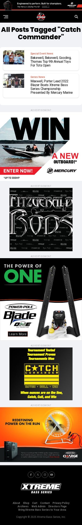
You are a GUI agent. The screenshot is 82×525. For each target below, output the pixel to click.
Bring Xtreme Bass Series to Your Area (42, 509)
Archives (23, 506)
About (16, 503)
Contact (45, 503)
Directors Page (57, 506)
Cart (34, 503)
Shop (26, 503)
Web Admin (38, 506)
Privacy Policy (61, 503)
